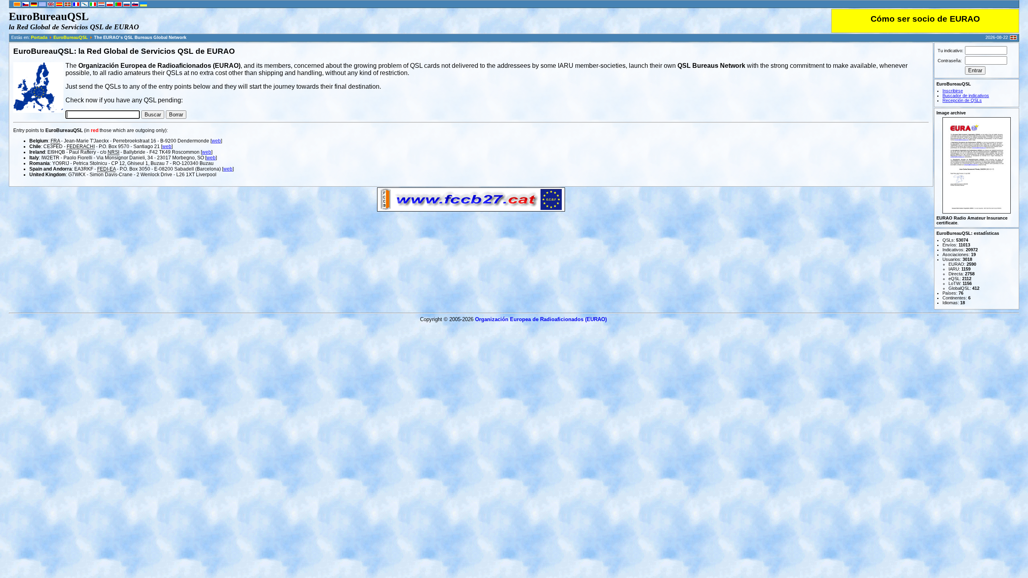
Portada (39, 37)
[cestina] (25, 4)
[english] (50, 4)
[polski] (109, 4)
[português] (118, 4)
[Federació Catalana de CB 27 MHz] (471, 209)
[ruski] (126, 4)
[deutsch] (34, 4)
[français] (76, 4)
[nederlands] (101, 4)
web (216, 141)
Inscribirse (952, 90)
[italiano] (93, 4)
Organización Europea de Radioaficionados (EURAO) (541, 319)
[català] (17, 4)
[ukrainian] (143, 4)
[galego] (84, 4)
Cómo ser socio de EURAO (925, 19)
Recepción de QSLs (962, 100)
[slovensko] (135, 4)
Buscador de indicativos (965, 95)
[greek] (42, 4)
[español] (59, 4)
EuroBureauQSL (70, 37)
